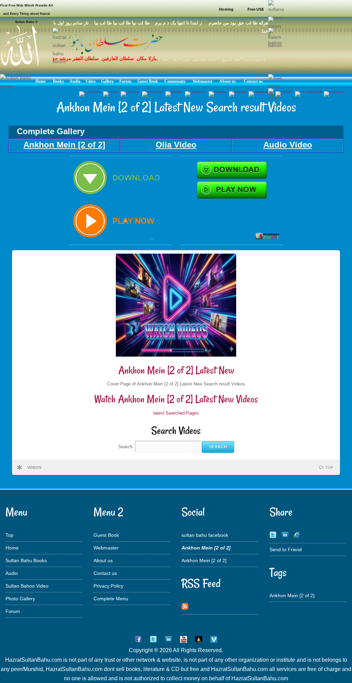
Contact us (105, 573)
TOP (329, 467)
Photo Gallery (20, 598)
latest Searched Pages (176, 413)
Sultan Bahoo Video (27, 586)
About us (103, 560)
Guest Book (106, 535)
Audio (12, 573)
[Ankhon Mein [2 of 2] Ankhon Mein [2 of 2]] (120, 240)
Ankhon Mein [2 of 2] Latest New (176, 370)
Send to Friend (286, 549)
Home (12, 548)
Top (9, 535)
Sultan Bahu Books (26, 560)
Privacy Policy (108, 586)
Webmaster (106, 548)
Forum (13, 611)
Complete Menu (111, 598)
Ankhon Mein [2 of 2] (204, 560)
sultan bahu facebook (205, 535)
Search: (126, 446)
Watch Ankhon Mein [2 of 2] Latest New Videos (176, 399)
